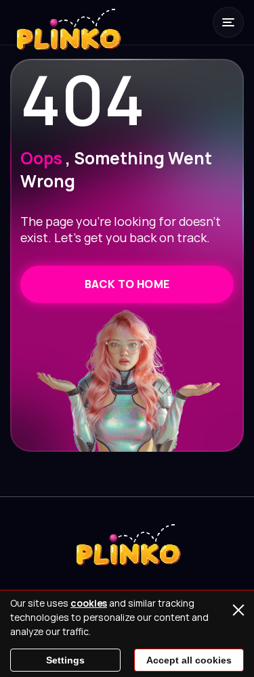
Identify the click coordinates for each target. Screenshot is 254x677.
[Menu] (228, 22)
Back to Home (127, 284)
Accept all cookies (189, 660)
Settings (65, 660)
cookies (88, 603)
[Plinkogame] (67, 37)
